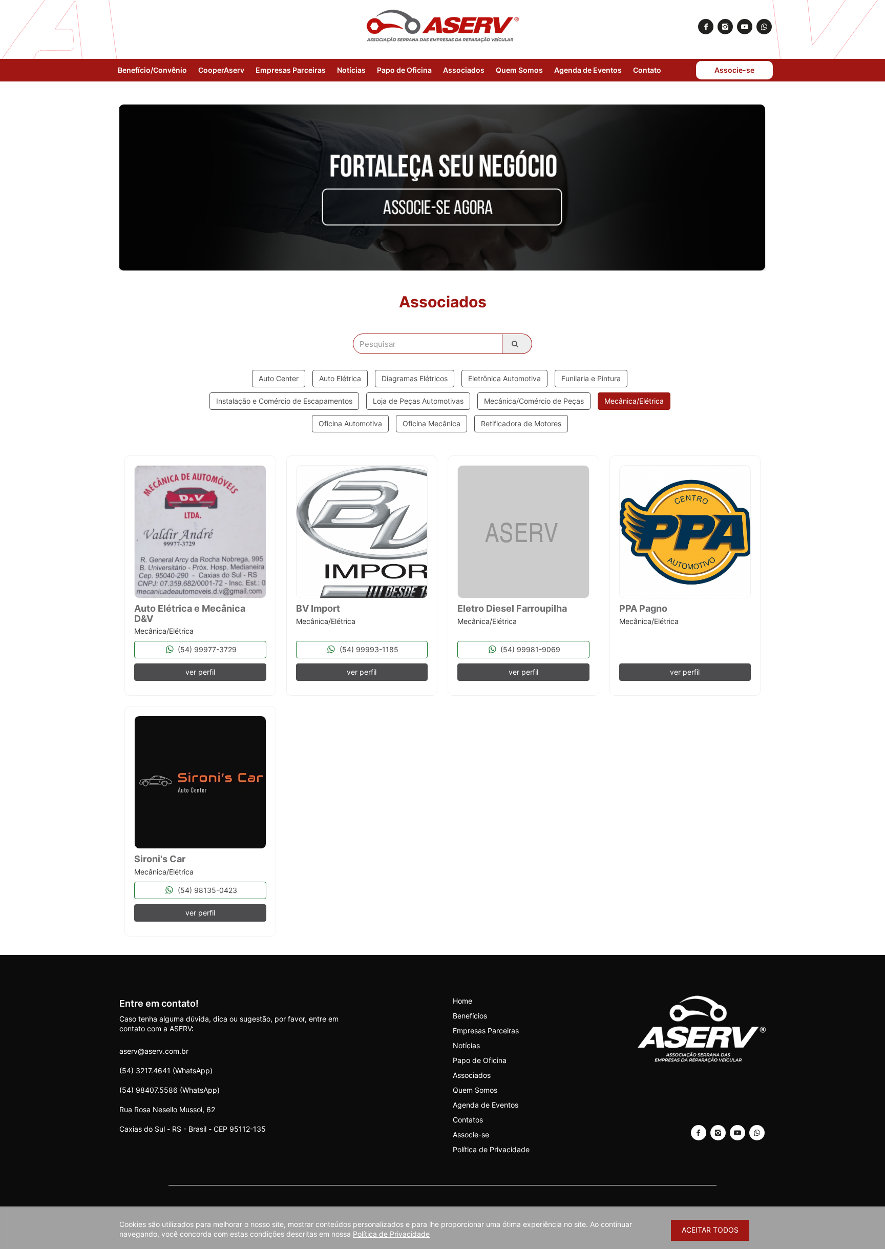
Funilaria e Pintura (591, 378)
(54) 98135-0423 (206, 890)
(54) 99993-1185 (368, 649)
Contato (647, 70)
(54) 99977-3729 (206, 649)
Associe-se (734, 70)
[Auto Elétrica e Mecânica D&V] (200, 532)
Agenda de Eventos (588, 70)
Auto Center (279, 378)
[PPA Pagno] (685, 532)
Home (462, 1000)
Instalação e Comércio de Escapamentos (284, 401)
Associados (463, 70)
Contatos (468, 1119)
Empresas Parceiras (291, 70)
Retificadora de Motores (521, 423)
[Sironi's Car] (200, 782)
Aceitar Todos (710, 1230)
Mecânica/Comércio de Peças (534, 401)
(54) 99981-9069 (529, 649)
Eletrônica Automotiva (504, 378)
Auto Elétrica (340, 378)
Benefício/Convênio (152, 70)
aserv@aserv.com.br (153, 1051)
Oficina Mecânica (431, 423)
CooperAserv (221, 70)
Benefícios (470, 1015)
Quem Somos (519, 70)
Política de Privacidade (491, 1149)
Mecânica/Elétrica (634, 401)
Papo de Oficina (404, 70)
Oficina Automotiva (350, 423)
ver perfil (200, 672)
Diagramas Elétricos (415, 378)
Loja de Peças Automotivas (418, 401)
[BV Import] (362, 532)
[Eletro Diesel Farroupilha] (523, 532)
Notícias (351, 70)
